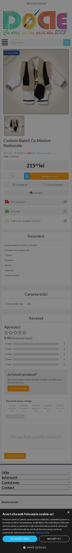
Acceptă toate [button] (20, 539)
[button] (36, 547)
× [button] (68, 512)
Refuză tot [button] (54, 539)
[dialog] (36, 531)
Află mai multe (42, 532)
